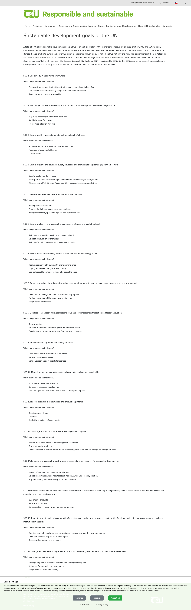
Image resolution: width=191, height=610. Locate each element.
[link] (78, 14)
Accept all (115, 598)
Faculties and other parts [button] (142, 3)
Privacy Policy (102, 605)
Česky (176, 3)
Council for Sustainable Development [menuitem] (117, 26)
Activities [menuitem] (37, 26)
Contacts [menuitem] (167, 26)
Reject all (97, 598)
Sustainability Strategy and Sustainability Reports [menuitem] (70, 26)
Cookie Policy (86, 605)
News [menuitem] (27, 26)
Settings (79, 598)
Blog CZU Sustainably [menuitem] (149, 26)
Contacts (165, 3)
